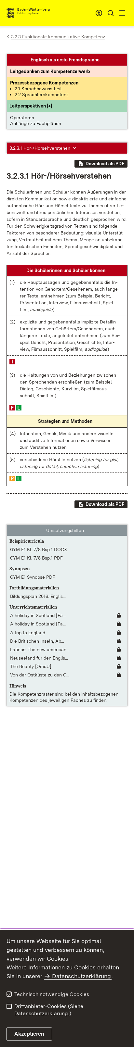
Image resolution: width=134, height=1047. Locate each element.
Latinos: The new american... (39, 649)
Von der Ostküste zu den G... (39, 674)
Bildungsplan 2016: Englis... (38, 596)
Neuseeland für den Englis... (39, 658)
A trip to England (27, 632)
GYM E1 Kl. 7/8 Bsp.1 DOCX (38, 549)
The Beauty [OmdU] (30, 666)
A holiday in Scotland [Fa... (38, 615)
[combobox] (99, 13)
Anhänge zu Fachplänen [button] (35, 123)
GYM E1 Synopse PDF (32, 577)
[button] (30, 105)
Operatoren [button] (22, 117)
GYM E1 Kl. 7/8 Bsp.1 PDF (36, 558)
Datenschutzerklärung (81, 976)
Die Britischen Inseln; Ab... (37, 641)
